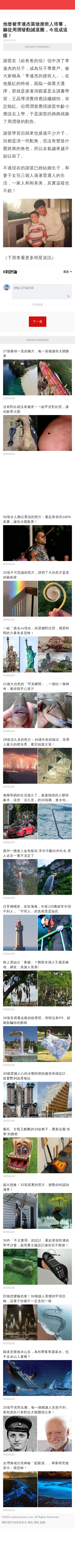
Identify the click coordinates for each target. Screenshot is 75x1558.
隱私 (36, 1522)
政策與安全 (20, 1522)
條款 (30, 1522)
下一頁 (37, 321)
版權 (42, 1522)
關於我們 (7, 1522)
